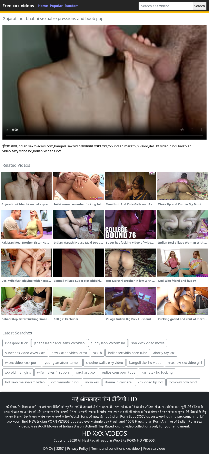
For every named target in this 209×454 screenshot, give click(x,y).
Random (72, 5)
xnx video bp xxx (150, 382)
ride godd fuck (16, 343)
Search (199, 6)
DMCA (48, 448)
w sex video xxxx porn (22, 362)
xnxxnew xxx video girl (185, 362)
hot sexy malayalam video (25, 382)
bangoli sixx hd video (145, 362)
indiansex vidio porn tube (127, 353)
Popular (56, 5)
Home (43, 5)
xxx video (133, 448)
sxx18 (97, 353)
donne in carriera (118, 382)
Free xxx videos (18, 5)
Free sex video (154, 448)
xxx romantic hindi (65, 382)
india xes (92, 382)
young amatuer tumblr (62, 362)
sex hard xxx (85, 372)
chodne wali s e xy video (104, 362)
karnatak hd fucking (157, 372)
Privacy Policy (77, 448)
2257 (60, 448)
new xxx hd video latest (69, 353)
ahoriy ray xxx (164, 353)
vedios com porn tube (118, 372)
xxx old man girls (18, 372)
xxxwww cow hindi (183, 382)
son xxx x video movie (148, 343)
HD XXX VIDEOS (104, 433)
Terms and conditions (108, 448)
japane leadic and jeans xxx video (59, 343)
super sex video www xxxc (25, 353)
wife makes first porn (53, 372)
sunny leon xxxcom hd (108, 343)
